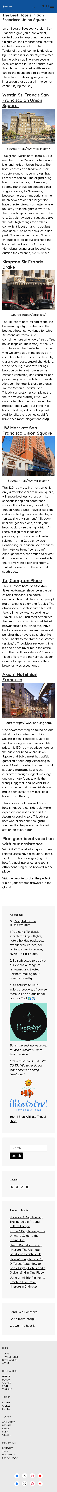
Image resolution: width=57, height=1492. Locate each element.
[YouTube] (26, 1187)
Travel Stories (10, 1357)
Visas (5, 1451)
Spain (5, 1386)
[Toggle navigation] (47, 6)
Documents (8, 1454)
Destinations (9, 1360)
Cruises (6, 1406)
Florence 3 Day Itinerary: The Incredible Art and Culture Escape (26, 1221)
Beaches (6, 1425)
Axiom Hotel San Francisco (19, 676)
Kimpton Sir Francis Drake (22, 264)
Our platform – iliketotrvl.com (23, 923)
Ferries (6, 1409)
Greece (6, 1376)
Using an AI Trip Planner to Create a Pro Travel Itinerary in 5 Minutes (28, 1282)
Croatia (6, 1383)
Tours (5, 1354)
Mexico (6, 1380)
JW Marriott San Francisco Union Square (27, 430)
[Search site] (33, 6)
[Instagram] (21, 1187)
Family (5, 1428)
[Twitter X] (17, 1187)
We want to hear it (22, 1325)
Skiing (5, 1432)
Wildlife (6, 1435)
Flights (6, 1402)
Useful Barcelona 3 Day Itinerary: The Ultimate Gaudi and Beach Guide (26, 1249)
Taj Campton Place (22, 580)
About (5, 1363)
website (19, 878)
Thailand (7, 1389)
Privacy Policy (10, 1458)
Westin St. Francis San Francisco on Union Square (25, 100)
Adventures (8, 1422)
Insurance (7, 1448)
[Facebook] (12, 1187)
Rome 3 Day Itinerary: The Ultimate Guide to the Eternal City (27, 1235)
